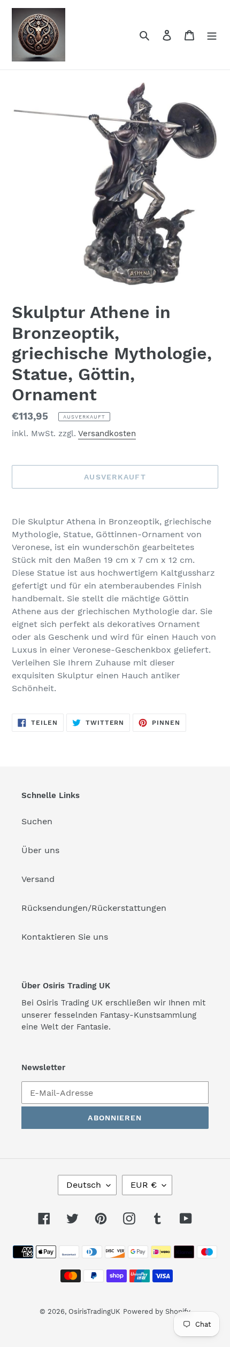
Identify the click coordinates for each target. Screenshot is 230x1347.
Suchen (36, 821)
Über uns (40, 850)
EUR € (144, 1185)
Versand (38, 879)
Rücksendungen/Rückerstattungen (93, 908)
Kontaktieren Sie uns (64, 937)
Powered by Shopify (156, 1311)
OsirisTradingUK (94, 1311)
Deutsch (83, 1185)
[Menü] (212, 35)
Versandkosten (107, 433)
